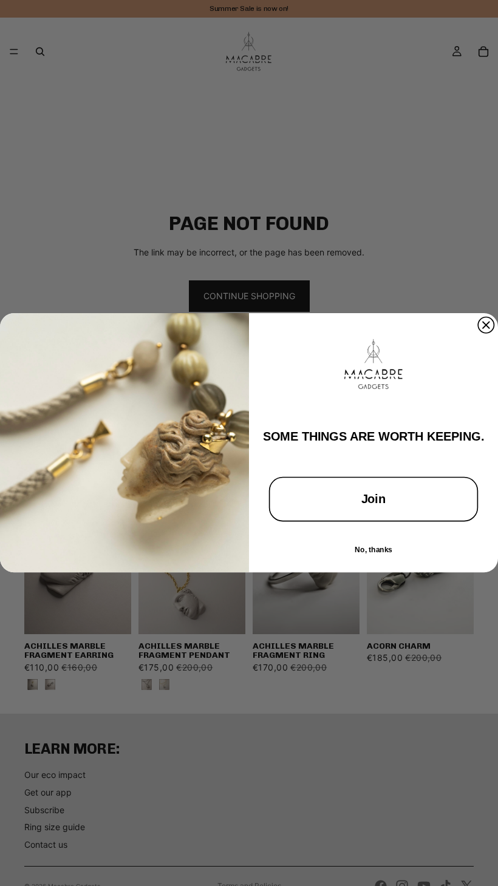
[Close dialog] (486, 325)
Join (373, 499)
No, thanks (373, 549)
